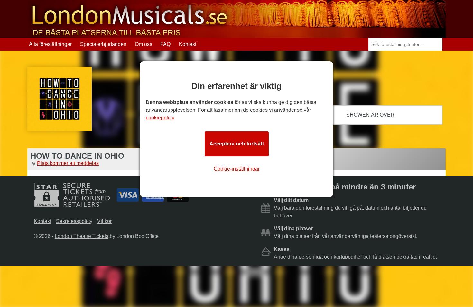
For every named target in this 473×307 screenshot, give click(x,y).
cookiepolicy (160, 117)
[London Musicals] (129, 35)
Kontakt (187, 44)
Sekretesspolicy (74, 221)
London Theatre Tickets (81, 236)
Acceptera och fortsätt (236, 143)
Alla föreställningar (50, 44)
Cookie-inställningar (237, 168)
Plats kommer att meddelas (68, 163)
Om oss (143, 44)
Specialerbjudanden (103, 44)
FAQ (165, 44)
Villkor (104, 221)
